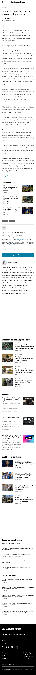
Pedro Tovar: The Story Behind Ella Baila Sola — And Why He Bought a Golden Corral (11, 437)
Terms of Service (21, 239)
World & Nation (19, 354)
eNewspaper (5, 653)
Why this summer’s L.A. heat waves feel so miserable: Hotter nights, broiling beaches (23, 476)
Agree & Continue (18, 255)
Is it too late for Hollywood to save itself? (13, 543)
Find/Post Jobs (6, 655)
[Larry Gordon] (4, 262)
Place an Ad (5, 658)
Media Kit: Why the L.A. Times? (28, 653)
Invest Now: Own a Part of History (28, 657)
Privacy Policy (12, 244)
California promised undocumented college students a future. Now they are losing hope (24, 347)
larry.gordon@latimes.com (10, 176)
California (4, 7)
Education (11, 221)
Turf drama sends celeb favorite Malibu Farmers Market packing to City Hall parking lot (24, 500)
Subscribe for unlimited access (9, 638)
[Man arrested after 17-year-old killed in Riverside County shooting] (7, 382)
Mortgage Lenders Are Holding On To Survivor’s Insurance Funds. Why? (11, 399)
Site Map (4, 640)
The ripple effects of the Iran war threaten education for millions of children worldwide (24, 358)
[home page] (18, 2)
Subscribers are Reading (12, 540)
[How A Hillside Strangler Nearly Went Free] (28, 421)
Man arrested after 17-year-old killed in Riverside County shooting (23, 382)
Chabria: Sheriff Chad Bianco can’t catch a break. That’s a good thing (24, 464)
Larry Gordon (12, 263)
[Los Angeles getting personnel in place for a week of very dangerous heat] (7, 487)
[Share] (3, 25)
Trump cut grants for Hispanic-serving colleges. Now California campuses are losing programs (24, 370)
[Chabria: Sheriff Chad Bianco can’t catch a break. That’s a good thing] (7, 463)
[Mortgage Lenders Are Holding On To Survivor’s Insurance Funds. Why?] (28, 401)
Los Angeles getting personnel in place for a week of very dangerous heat (24, 488)
